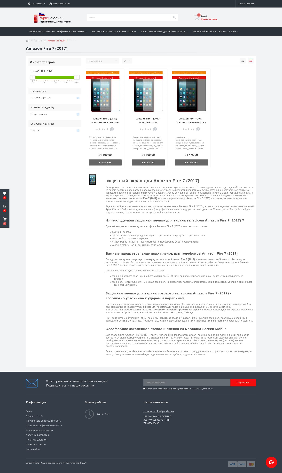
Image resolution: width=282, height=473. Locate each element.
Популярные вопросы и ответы (43, 420)
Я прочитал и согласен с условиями (179, 388)
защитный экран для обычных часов (214, 31)
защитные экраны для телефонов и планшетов (56, 31)
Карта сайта (33, 449)
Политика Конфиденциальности (173, 388)
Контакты (71, 39)
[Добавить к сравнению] (120, 77)
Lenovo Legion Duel (55, 97)
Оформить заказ (209, 18)
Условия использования (39, 430)
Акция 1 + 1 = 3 (37, 39)
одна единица (55, 114)
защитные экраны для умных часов (112, 31)
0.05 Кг (55, 130)
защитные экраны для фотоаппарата (163, 31)
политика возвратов (37, 434)
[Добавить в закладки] (120, 73)
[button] (36, 4)
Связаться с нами (36, 444)
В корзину (105, 162)
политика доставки (36, 439)
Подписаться (243, 382)
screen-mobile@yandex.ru (158, 411)
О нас (57, 39)
